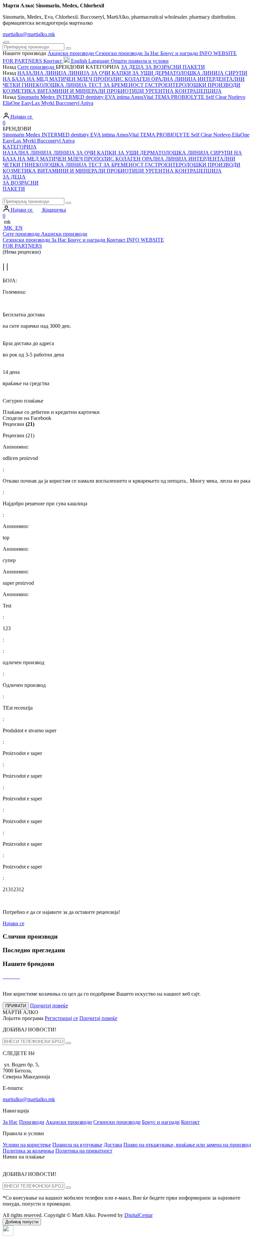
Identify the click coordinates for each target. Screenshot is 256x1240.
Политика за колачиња (28, 1151)
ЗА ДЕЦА (14, 177)
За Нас (10, 1122)
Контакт (190, 1122)
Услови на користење (27, 1145)
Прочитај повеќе (98, 1018)
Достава (113, 1145)
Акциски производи (69, 1122)
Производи (31, 1122)
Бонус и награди (161, 1122)
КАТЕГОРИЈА (20, 147)
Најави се (13, 923)
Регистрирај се (61, 1018)
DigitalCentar (138, 1215)
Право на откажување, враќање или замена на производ (187, 1145)
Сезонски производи (117, 1122)
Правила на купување (77, 1145)
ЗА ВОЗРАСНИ (21, 183)
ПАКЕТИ (14, 189)
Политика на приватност (83, 1151)
